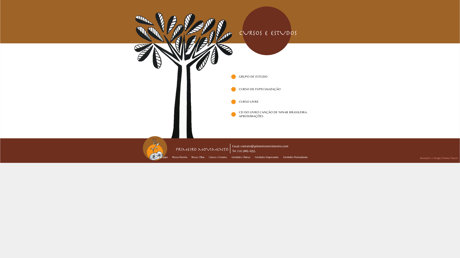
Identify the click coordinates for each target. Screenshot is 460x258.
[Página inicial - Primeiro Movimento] (153, 148)
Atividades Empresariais (267, 157)
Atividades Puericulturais (295, 157)
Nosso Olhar (198, 157)
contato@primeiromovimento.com (264, 146)
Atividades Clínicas (240, 157)
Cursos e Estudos (218, 157)
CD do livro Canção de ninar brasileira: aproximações (273, 114)
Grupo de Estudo (253, 76)
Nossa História (179, 157)
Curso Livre (249, 101)
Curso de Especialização (259, 89)
